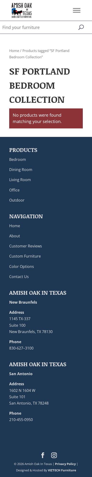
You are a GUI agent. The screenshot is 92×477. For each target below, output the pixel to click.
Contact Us (19, 276)
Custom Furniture (25, 256)
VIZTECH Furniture (62, 470)
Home (14, 50)
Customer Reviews (25, 246)
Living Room (20, 179)
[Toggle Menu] (76, 10)
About (14, 235)
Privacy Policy (65, 464)
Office (14, 190)
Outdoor (17, 200)
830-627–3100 (21, 348)
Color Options (21, 266)
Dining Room (20, 169)
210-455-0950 (21, 419)
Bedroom (17, 159)
